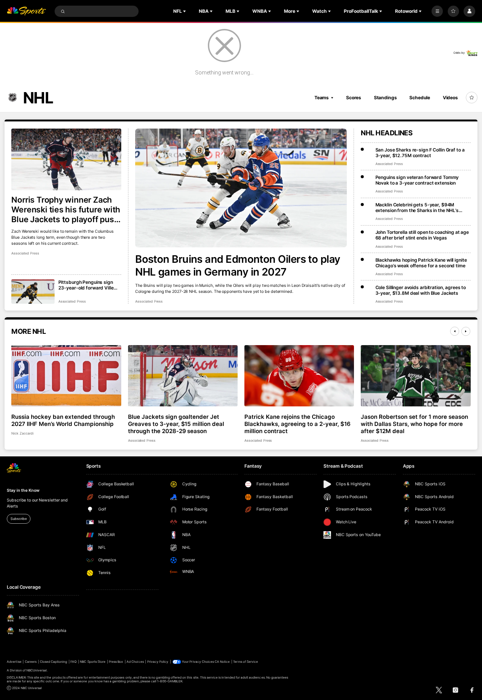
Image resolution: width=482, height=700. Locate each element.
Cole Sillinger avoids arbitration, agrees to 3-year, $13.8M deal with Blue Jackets (420, 290)
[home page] (26, 11)
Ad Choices (135, 662)
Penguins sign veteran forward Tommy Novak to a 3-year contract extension (417, 180)
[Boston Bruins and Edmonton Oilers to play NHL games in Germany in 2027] (241, 188)
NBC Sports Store (92, 662)
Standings (385, 97)
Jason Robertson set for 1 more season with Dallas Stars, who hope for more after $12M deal (414, 424)
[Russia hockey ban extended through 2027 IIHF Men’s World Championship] (66, 376)
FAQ (73, 662)
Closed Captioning (53, 662)
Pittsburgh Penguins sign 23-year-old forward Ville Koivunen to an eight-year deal (86, 285)
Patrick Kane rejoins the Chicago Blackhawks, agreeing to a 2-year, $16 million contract (297, 424)
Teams (321, 97)
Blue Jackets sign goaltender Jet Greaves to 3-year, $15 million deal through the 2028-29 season (176, 424)
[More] (437, 11)
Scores (353, 97)
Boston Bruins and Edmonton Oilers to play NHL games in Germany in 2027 (237, 265)
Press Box (116, 662)
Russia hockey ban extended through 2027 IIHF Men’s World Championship (62, 420)
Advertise (14, 662)
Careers (31, 662)
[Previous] (454, 331)
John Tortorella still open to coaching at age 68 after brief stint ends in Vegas (422, 235)
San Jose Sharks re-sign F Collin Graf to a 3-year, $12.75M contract (420, 152)
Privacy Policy (158, 662)
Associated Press (149, 301)
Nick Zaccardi (22, 433)
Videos (450, 97)
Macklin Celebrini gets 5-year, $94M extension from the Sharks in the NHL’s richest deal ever (417, 207)
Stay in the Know (23, 490)
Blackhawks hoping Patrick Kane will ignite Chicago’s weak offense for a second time (421, 262)
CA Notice (222, 662)
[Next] (465, 331)
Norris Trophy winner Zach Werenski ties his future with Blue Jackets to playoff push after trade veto (65, 209)
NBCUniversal (36, 670)
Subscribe (18, 519)
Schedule (419, 97)
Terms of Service (245, 662)
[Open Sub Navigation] (185, 11)
